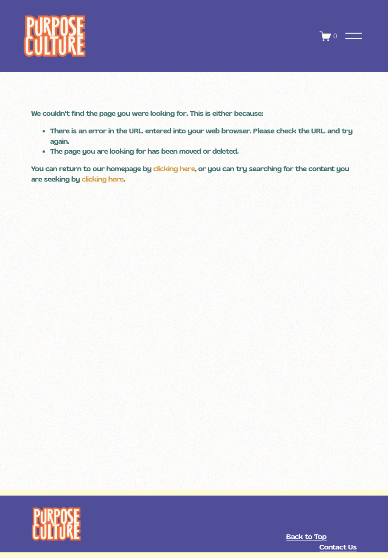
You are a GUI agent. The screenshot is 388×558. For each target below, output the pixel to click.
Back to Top (306, 536)
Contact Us (338, 547)
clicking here (174, 169)
